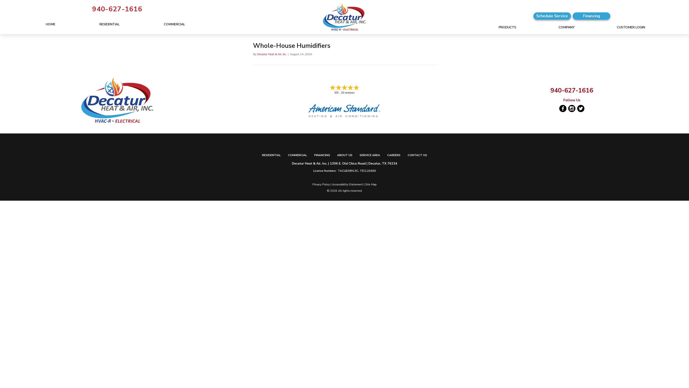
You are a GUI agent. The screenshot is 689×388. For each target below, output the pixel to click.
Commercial (174, 24)
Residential (109, 24)
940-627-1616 (117, 9)
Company (567, 27)
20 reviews (348, 92)
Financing (322, 155)
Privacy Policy (321, 184)
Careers (393, 155)
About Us (344, 155)
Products (507, 27)
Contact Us (417, 155)
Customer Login (631, 27)
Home (50, 24)
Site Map (371, 184)
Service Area (370, 155)
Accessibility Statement (347, 184)
